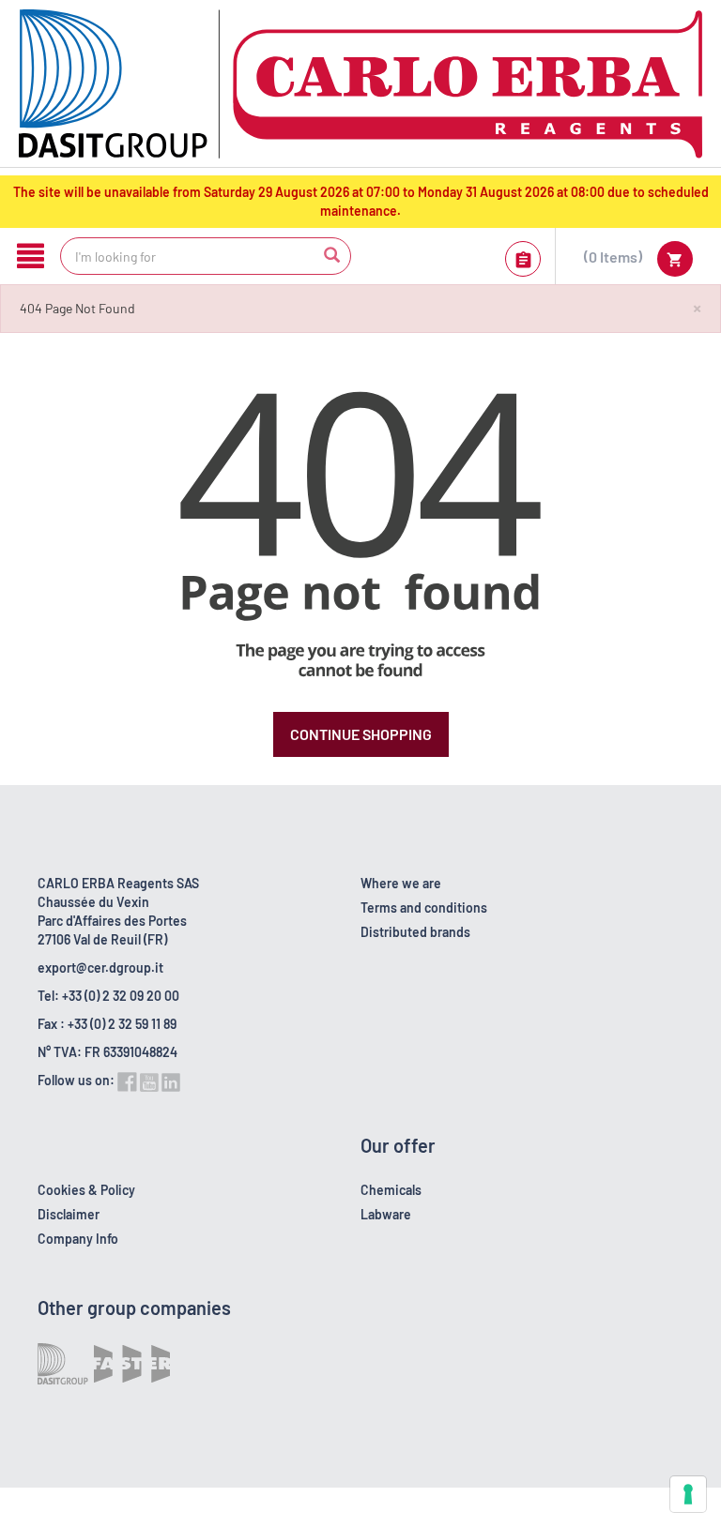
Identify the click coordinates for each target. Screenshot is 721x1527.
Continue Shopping (361, 734)
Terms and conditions (423, 907)
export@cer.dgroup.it (100, 967)
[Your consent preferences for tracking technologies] (688, 1494)
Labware (385, 1214)
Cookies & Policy (86, 1190)
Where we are (400, 883)
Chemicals (391, 1190)
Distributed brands (415, 932)
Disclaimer (69, 1214)
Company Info (78, 1239)
